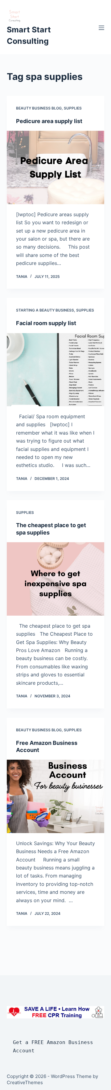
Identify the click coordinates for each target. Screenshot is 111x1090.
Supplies (73, 108)
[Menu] (101, 28)
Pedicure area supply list (49, 121)
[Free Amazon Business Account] (56, 796)
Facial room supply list (46, 323)
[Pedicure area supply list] (56, 167)
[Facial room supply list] (56, 370)
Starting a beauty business (45, 310)
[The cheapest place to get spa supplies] (56, 579)
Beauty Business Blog (39, 108)
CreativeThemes (25, 1082)
